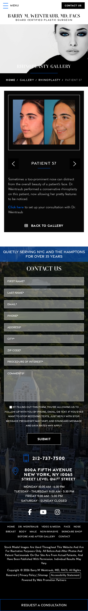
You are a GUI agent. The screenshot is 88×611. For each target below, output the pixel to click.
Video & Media (51, 526)
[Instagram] (57, 512)
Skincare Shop (72, 531)
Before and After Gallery (36, 536)
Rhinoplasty (49, 79)
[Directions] (16, 474)
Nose (77, 526)
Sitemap (43, 575)
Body (22, 531)
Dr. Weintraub (28, 526)
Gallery (27, 79)
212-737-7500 (48, 458)
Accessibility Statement (65, 575)
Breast (11, 531)
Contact (64, 536)
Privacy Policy (28, 575)
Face (67, 526)
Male (33, 531)
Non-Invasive (49, 531)
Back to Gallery (47, 225)
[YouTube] (43, 512)
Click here (16, 207)
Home (10, 79)
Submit (44, 439)
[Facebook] (30, 512)
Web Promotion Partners (51, 580)
